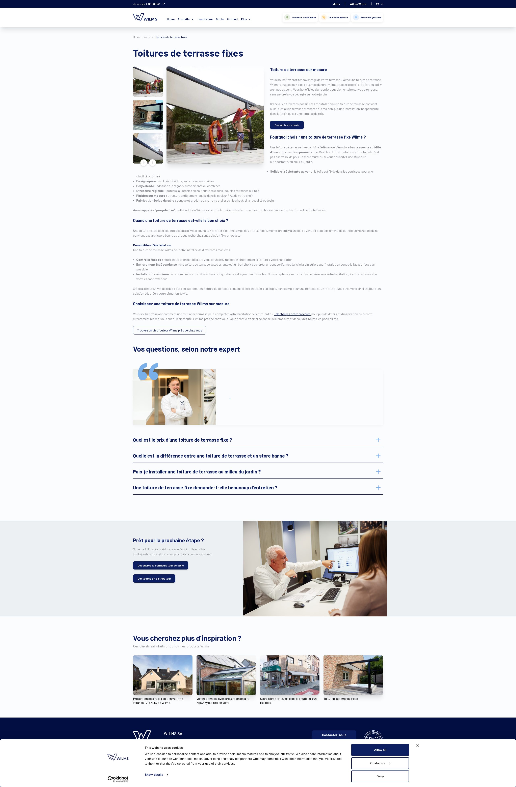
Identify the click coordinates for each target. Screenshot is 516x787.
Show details (154, 774)
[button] (148, 81)
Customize (377, 763)
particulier (153, 3)
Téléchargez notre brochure (292, 314)
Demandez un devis (287, 125)
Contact (232, 19)
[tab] (258, 440)
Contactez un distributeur (154, 578)
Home (171, 19)
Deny (380, 776)
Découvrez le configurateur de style (160, 565)
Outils (220, 19)
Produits (148, 37)
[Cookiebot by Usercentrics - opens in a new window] (118, 779)
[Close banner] (417, 745)
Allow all (380, 750)
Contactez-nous (334, 735)
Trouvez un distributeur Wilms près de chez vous (169, 330)
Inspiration (205, 19)
